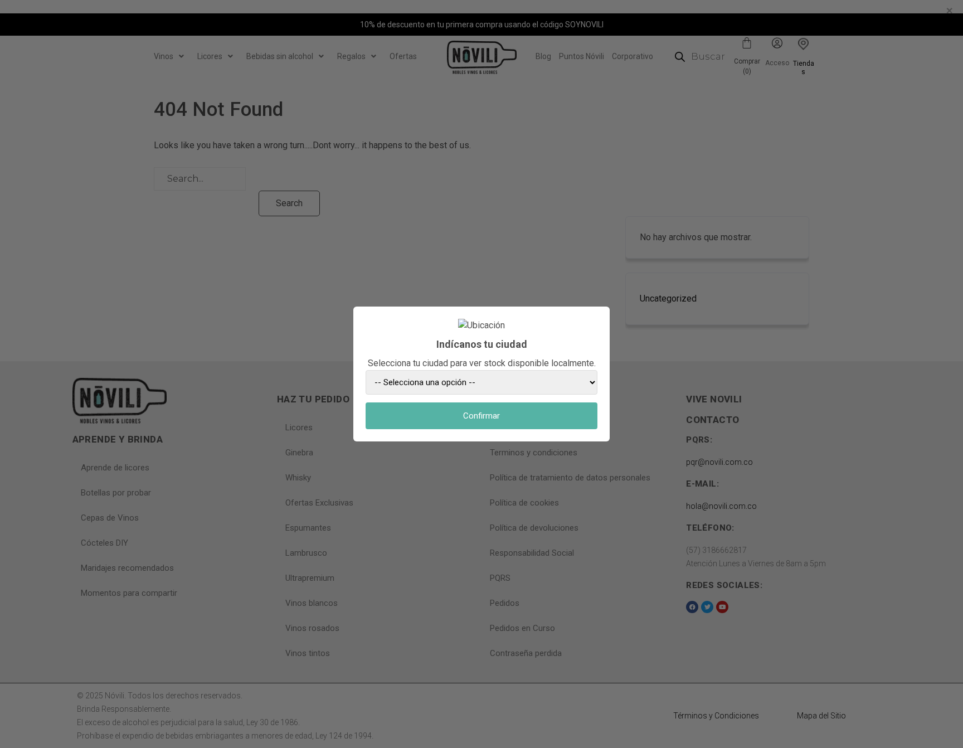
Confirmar (481, 416)
